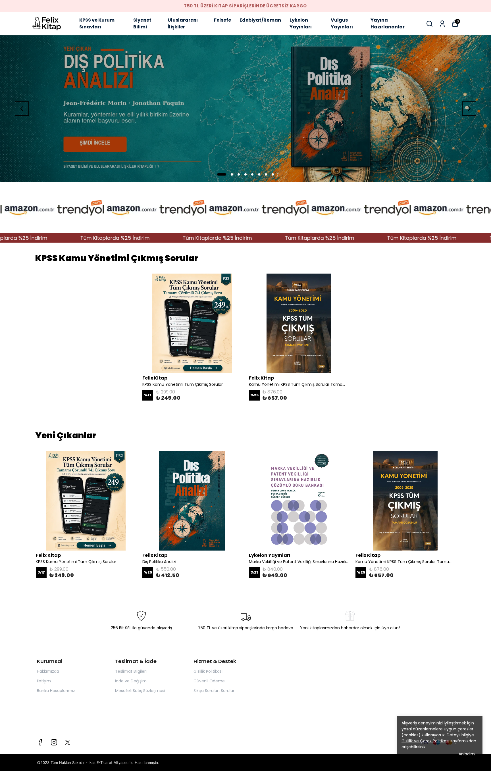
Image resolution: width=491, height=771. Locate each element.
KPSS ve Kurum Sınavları (97, 23)
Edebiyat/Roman (260, 20)
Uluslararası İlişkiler (183, 23)
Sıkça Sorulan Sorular (214, 690)
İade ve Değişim (131, 681)
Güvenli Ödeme (209, 681)
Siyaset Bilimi (142, 23)
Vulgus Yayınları (342, 23)
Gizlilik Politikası (208, 671)
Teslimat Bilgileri (131, 671)
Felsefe (222, 20)
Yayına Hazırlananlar (388, 23)
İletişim (44, 681)
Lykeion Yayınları (301, 23)
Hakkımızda (48, 671)
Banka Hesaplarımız (56, 690)
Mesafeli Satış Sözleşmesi (140, 690)
